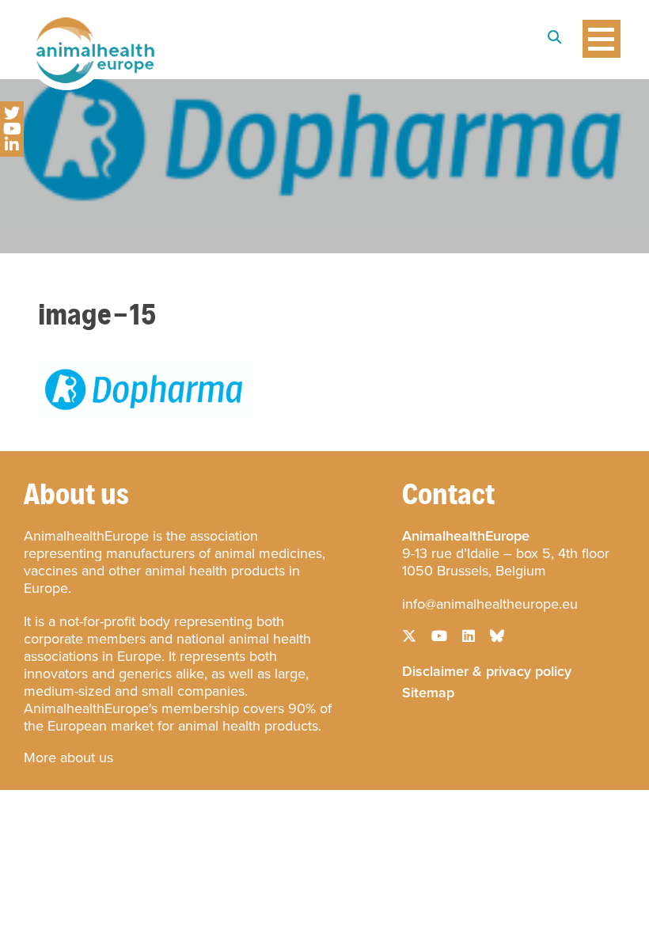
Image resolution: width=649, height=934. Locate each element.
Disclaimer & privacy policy (486, 669)
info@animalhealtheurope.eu (490, 604)
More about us (68, 757)
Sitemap (428, 691)
